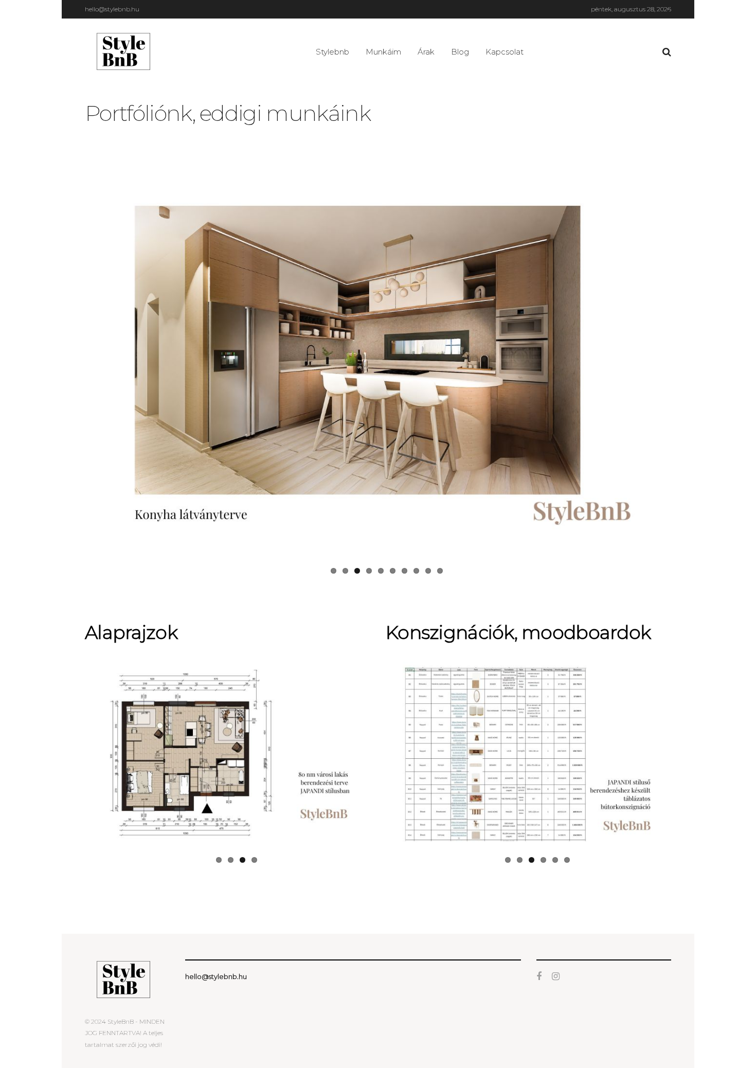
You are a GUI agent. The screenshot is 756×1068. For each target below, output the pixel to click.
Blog (460, 52)
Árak (426, 52)
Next (684, 364)
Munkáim (383, 52)
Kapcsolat (504, 52)
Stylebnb (332, 52)
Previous (71, 364)
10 (440, 566)
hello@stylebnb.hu (112, 9)
